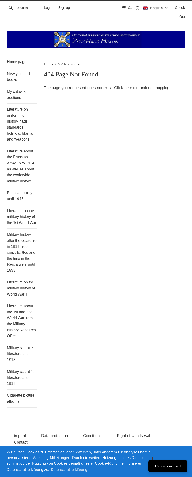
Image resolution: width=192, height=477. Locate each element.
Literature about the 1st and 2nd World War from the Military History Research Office (21, 321)
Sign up (64, 8)
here (128, 88)
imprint (20, 436)
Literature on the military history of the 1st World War (21, 217)
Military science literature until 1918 (20, 354)
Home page (16, 62)
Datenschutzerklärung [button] (69, 470)
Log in (48, 8)
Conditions (92, 436)
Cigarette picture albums (20, 398)
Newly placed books (18, 77)
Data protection (54, 436)
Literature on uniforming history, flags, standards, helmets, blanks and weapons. (20, 124)
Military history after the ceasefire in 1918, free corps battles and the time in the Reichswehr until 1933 (22, 252)
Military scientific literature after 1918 (20, 378)
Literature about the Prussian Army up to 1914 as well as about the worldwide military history (20, 166)
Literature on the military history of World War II (21, 288)
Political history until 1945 (19, 196)
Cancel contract (168, 466)
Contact (21, 442)
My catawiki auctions (16, 95)
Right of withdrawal (133, 436)
